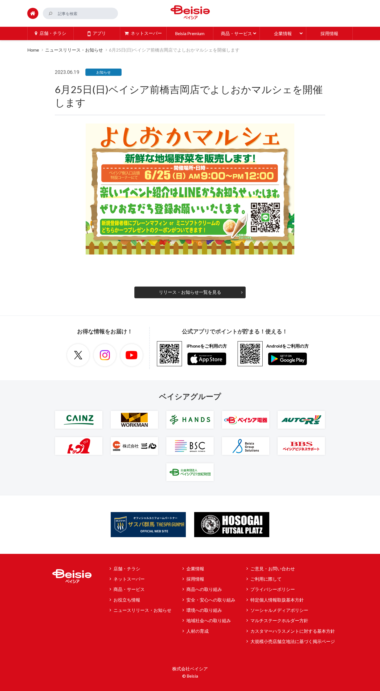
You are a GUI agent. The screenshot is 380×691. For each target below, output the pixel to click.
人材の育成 (197, 631)
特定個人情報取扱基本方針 (277, 599)
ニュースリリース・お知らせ (74, 49)
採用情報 (195, 578)
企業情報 (195, 568)
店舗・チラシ (126, 568)
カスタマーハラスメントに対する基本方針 (292, 631)
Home (33, 49)
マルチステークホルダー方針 (279, 620)
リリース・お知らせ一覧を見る (190, 292)
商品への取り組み (204, 589)
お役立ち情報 (126, 599)
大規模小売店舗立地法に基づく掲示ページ (292, 641)
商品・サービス (129, 589)
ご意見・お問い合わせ (272, 568)
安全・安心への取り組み (210, 599)
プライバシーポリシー (272, 589)
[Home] (32, 13)
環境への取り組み (204, 610)
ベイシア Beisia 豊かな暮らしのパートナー (190, 12)
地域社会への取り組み (208, 620)
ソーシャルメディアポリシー (279, 610)
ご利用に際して (266, 578)
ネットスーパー (129, 578)
